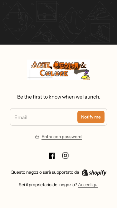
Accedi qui (88, 184)
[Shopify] (94, 172)
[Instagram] (65, 155)
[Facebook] (52, 155)
